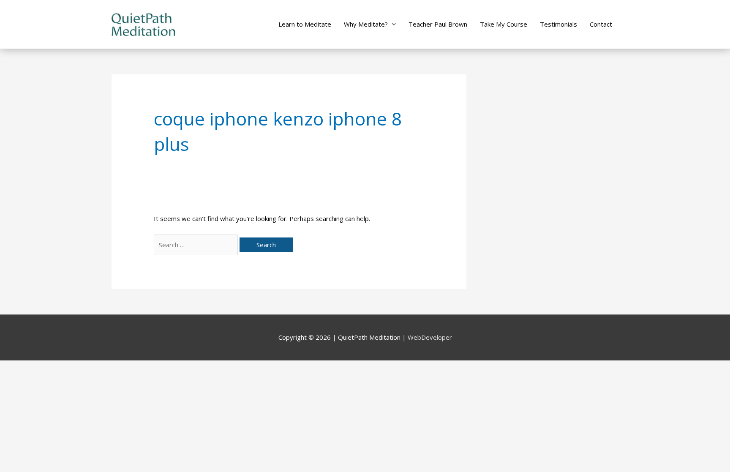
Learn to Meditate (304, 24)
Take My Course (503, 24)
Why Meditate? (366, 24)
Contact (601, 24)
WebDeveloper (430, 337)
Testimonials (558, 24)
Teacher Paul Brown (438, 24)
